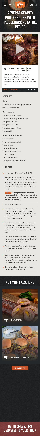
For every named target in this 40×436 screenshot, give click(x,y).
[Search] (10, 4)
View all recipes (20, 368)
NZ (36, 5)
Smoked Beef (14, 90)
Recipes (5, 90)
